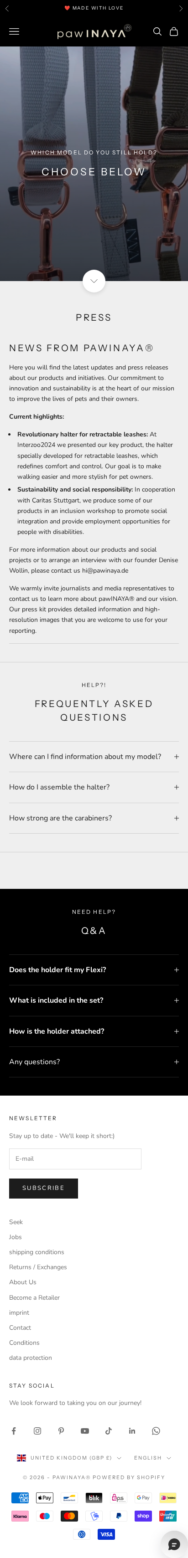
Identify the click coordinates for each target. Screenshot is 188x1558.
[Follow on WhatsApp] (156, 1430)
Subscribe (43, 1188)
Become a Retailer (34, 1297)
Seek (16, 1222)
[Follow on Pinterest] (61, 1430)
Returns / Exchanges (38, 1267)
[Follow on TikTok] (108, 1430)
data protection (30, 1357)
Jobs (15, 1237)
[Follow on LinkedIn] (132, 1430)
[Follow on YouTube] (84, 1430)
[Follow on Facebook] (13, 1430)
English (148, 1458)
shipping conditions (36, 1252)
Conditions (24, 1342)
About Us (23, 1282)
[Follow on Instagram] (37, 1430)
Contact (20, 1327)
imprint (19, 1312)
